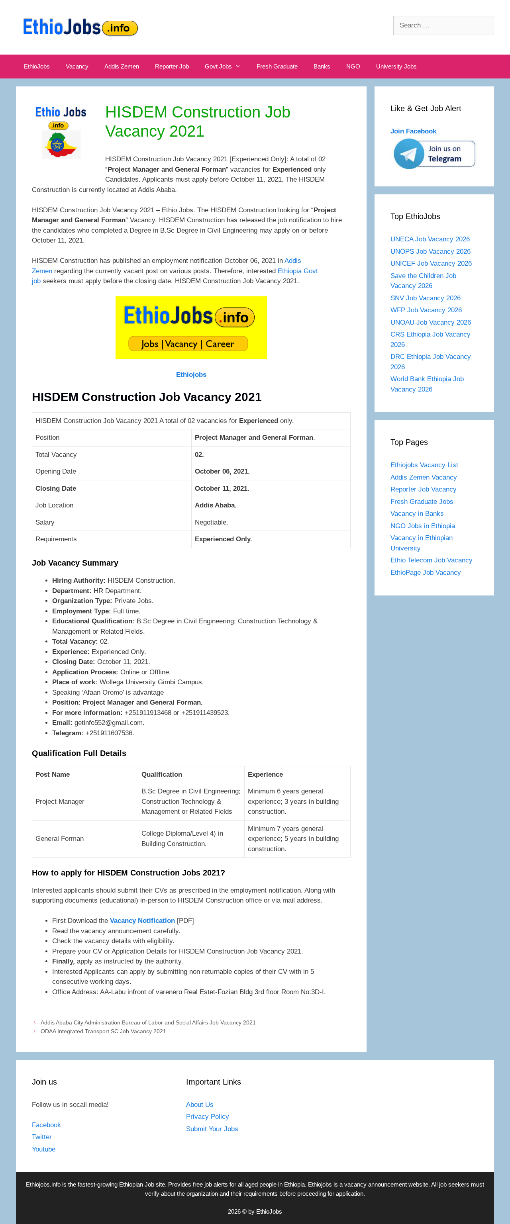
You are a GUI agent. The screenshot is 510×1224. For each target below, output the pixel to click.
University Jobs (396, 66)
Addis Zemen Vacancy (423, 477)
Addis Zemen (121, 66)
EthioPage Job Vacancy (425, 572)
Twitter (42, 1137)
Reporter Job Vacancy (423, 489)
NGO (353, 66)
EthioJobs (37, 66)
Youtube (43, 1149)
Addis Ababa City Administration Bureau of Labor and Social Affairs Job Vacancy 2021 (148, 1022)
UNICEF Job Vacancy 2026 (431, 263)
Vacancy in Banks (417, 513)
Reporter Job (172, 66)
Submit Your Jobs (212, 1129)
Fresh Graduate (277, 66)
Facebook (46, 1125)
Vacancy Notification (142, 920)
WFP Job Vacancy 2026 (426, 310)
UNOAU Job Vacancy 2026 (430, 322)
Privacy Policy (207, 1116)
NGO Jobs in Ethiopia (423, 526)
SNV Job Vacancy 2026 (425, 298)
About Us (200, 1104)
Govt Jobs (218, 66)
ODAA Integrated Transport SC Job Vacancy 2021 (103, 1031)
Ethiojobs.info (43, 1184)
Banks (322, 66)
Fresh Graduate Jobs (421, 501)
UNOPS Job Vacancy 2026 (430, 251)
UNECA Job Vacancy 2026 (430, 239)
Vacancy (77, 66)
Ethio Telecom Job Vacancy (432, 560)
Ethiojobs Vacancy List (424, 465)
